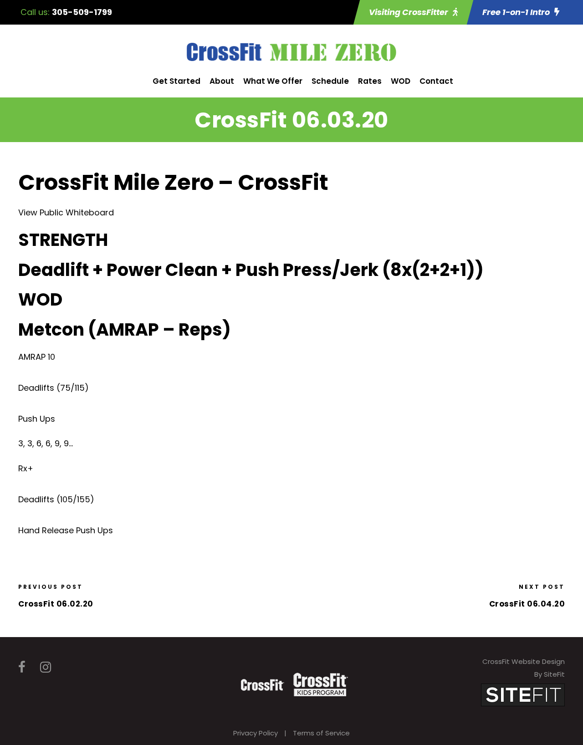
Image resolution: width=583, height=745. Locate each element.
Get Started (176, 81)
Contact (436, 81)
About (222, 81)
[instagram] (45, 667)
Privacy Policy (255, 733)
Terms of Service (321, 733)
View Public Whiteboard (66, 212)
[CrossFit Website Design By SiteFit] (523, 694)
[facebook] (22, 667)
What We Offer (272, 81)
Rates (370, 81)
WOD (400, 81)
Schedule (330, 81)
